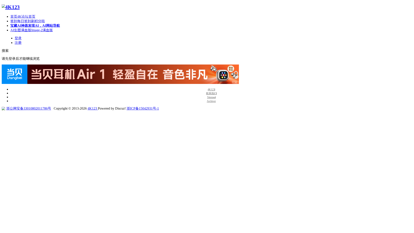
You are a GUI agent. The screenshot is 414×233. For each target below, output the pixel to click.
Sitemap (211, 97)
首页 (22, 16)
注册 (18, 42)
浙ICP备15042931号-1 (143, 108)
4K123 (211, 89)
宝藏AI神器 (35, 25)
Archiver (211, 101)
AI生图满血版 (31, 30)
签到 (27, 21)
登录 (18, 38)
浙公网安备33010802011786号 (28, 108)
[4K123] (11, 7)
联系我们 (211, 93)
